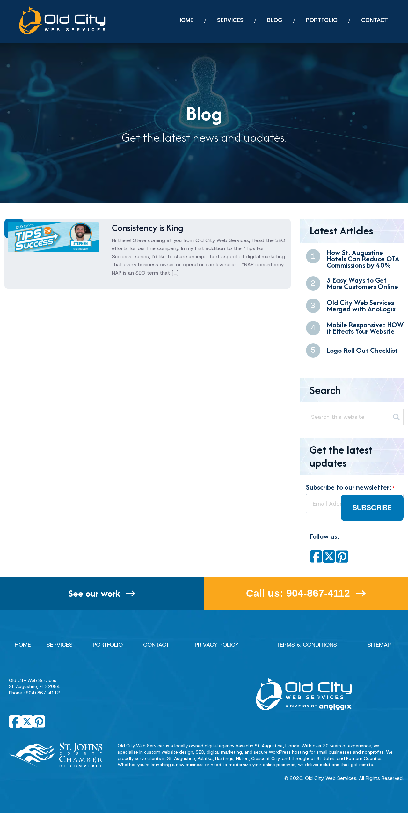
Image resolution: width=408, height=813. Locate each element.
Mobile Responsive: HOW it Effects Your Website (365, 328)
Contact (156, 644)
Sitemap (379, 644)
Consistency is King (147, 227)
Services (60, 644)
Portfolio (108, 644)
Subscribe (372, 508)
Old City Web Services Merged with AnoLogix (361, 306)
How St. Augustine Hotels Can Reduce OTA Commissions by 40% (363, 258)
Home (23, 644)
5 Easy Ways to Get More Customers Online (362, 283)
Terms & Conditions (306, 644)
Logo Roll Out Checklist (362, 350)
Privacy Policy (217, 644)
